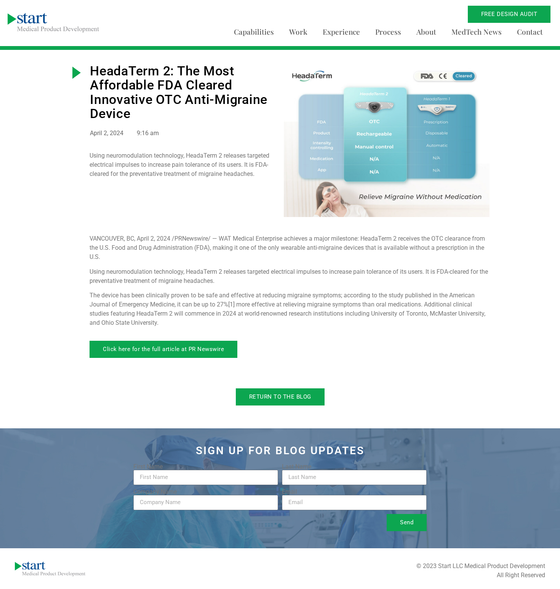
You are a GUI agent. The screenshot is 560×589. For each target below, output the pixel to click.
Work (298, 32)
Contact (530, 32)
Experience (341, 32)
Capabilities (254, 32)
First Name (148, 467)
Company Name (155, 492)
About (426, 32)
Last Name (296, 467)
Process (388, 32)
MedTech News (476, 32)
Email (289, 492)
